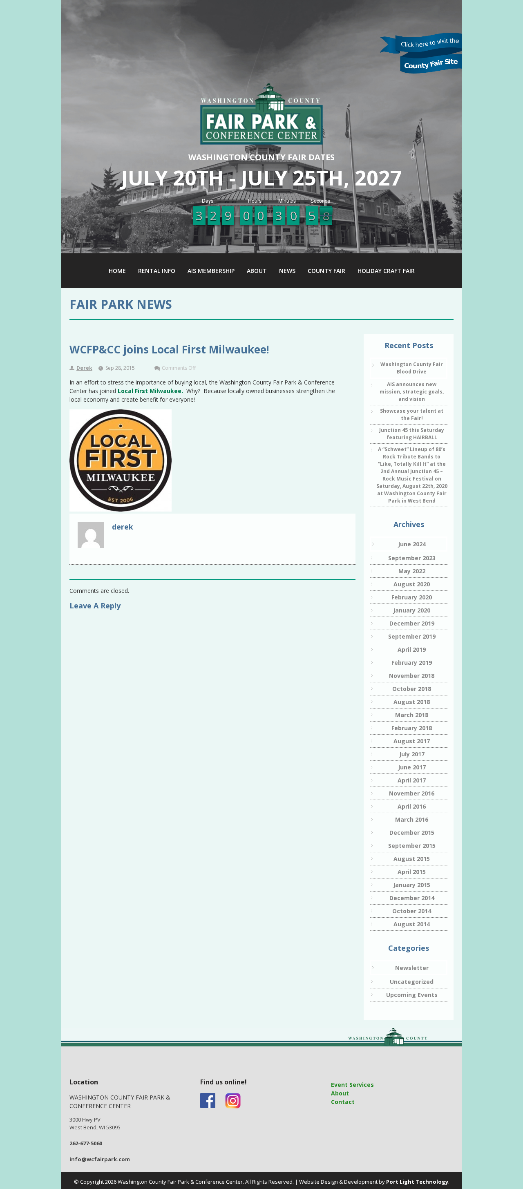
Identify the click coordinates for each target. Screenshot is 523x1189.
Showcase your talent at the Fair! (411, 414)
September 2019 (412, 636)
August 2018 (411, 702)
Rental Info (156, 271)
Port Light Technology (417, 1181)
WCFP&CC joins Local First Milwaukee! (169, 349)
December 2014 (411, 898)
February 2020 (411, 597)
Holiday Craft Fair (386, 271)
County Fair (326, 271)
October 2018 (411, 689)
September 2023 (412, 558)
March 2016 (411, 819)
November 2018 (411, 675)
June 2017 (412, 767)
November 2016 (411, 793)
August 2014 (411, 924)
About (257, 271)
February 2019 (411, 662)
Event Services (352, 1084)
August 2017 (411, 741)
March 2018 (411, 715)
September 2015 (412, 845)
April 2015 (412, 872)
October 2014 (411, 911)
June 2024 (412, 544)
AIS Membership (211, 271)
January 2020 (411, 610)
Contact (343, 1102)
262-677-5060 (85, 1143)
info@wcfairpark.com (99, 1159)
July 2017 (412, 754)
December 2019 (411, 623)
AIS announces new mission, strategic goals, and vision (412, 391)
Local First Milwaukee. (150, 391)
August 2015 (411, 859)
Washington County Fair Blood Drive (411, 368)
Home (117, 271)
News (287, 271)
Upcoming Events (412, 995)
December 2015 (411, 832)
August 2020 (411, 584)
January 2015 (411, 885)
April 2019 (412, 649)
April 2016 (412, 806)
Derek (84, 367)
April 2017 (412, 780)
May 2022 (411, 571)
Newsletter (412, 968)
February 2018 (411, 728)
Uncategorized (412, 982)
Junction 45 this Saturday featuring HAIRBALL (411, 434)
